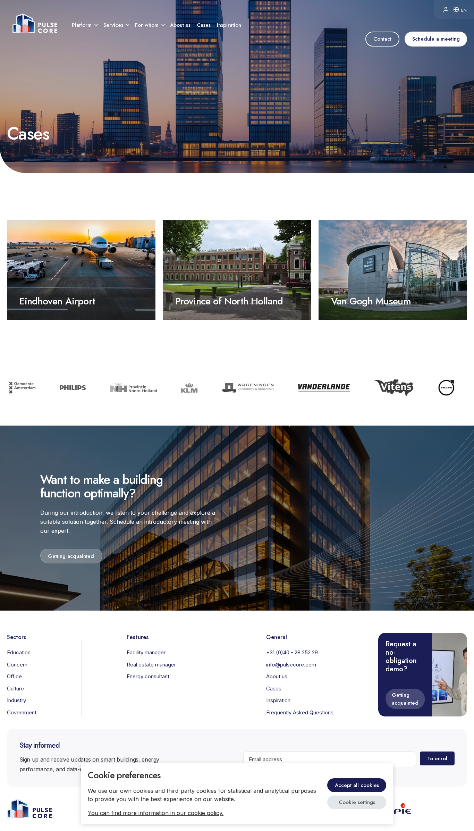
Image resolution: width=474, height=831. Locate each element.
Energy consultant (148, 676)
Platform (82, 25)
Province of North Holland (229, 301)
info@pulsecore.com (291, 664)
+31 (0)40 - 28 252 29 (292, 652)
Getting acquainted (405, 699)
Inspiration (229, 25)
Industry (16, 700)
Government (21, 712)
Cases (204, 25)
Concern (17, 664)
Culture (15, 688)
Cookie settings (357, 802)
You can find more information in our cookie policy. (155, 812)
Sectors (16, 637)
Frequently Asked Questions (299, 712)
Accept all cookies (357, 785)
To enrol (437, 758)
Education (19, 652)
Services (113, 25)
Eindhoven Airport (57, 301)
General (276, 637)
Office (14, 676)
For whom (147, 25)
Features (138, 637)
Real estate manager (151, 664)
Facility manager (146, 652)
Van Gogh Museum (371, 301)
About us (180, 25)
